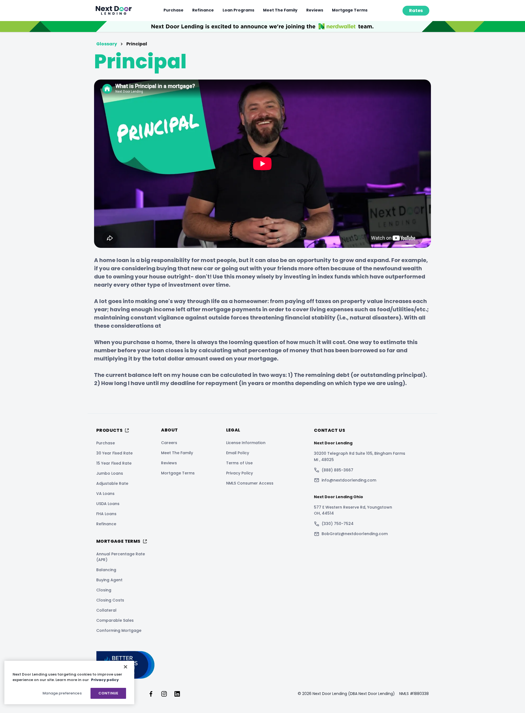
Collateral (106, 610)
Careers (169, 442)
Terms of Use (239, 463)
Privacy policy (105, 679)
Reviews (314, 10)
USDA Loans (107, 503)
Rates (416, 10)
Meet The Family (280, 10)
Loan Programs (238, 10)
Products (109, 430)
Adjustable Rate (112, 483)
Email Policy (237, 453)
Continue (108, 693)
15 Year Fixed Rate (114, 463)
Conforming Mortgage (118, 630)
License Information (246, 442)
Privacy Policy (239, 473)
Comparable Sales (115, 620)
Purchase (173, 10)
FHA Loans (106, 514)
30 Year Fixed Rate (114, 453)
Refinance (203, 10)
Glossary (106, 44)
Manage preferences (62, 693)
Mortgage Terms (350, 10)
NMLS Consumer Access (249, 483)
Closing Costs (110, 600)
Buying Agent (109, 580)
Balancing (106, 570)
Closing (103, 590)
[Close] (125, 667)
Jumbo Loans (109, 473)
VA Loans (105, 493)
